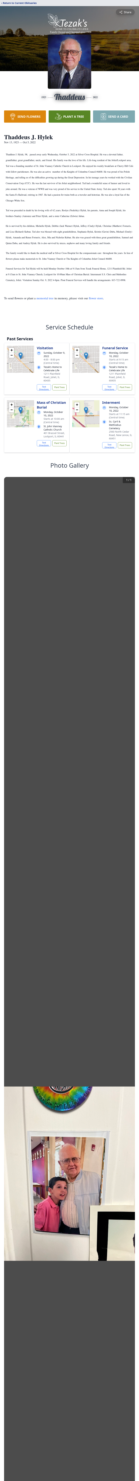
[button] (20, 355)
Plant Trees (59, 387)
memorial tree (45, 298)
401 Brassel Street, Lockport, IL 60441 (54, 434)
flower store (96, 298)
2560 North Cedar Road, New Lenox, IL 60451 (120, 435)
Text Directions (44, 387)
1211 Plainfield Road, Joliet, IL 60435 (52, 377)
